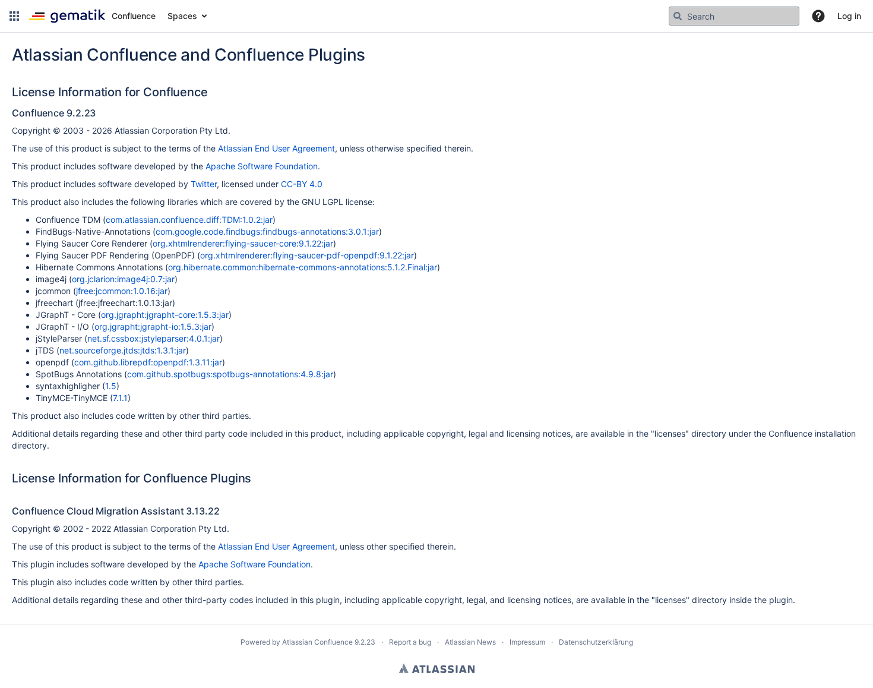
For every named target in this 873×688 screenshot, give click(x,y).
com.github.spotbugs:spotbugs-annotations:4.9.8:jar (230, 374)
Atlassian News (470, 641)
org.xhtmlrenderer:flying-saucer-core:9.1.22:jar (243, 243)
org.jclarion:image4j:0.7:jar (123, 279)
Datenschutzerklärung (596, 641)
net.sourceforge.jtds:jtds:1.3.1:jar (122, 350)
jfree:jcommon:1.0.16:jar (121, 291)
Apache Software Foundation (261, 166)
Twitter (204, 184)
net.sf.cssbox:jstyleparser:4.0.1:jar (153, 338)
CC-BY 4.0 (301, 184)
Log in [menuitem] (849, 16)
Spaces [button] (182, 16)
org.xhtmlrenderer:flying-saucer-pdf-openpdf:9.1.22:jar (307, 255)
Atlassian (437, 668)
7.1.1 (120, 398)
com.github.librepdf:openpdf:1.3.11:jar (148, 362)
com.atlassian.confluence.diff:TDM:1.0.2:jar (189, 219)
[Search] (677, 16)
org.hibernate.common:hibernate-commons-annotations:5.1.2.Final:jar (302, 267)
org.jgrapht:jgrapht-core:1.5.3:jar (165, 315)
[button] (14, 16)
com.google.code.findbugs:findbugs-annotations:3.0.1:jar (267, 231)
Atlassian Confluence (317, 641)
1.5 (110, 386)
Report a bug (410, 641)
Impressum (527, 641)
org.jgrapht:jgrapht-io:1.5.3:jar (152, 326)
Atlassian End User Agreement (276, 148)
